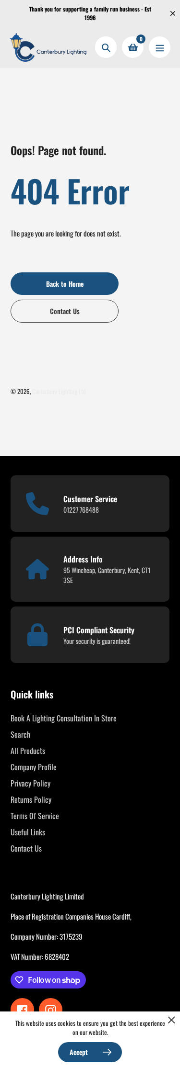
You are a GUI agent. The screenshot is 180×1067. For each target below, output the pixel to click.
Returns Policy (31, 799)
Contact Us (26, 848)
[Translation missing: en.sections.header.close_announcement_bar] (173, 13)
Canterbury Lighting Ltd (59, 391)
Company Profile (34, 767)
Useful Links (28, 832)
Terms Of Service (35, 815)
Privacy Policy (30, 783)
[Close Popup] (172, 1020)
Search (20, 734)
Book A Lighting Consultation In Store (64, 718)
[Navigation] (159, 47)
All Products (28, 750)
